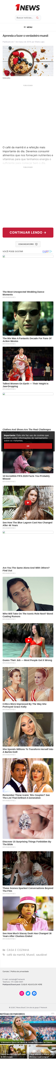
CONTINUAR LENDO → (28, 232)
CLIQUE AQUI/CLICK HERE (31, 984)
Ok (28, 446)
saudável (41, 954)
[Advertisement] (28, 115)
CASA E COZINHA (18, 950)
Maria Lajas (40, 42)
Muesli (30, 954)
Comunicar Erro (26, 244)
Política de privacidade (20, 971)
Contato (6, 971)
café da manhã (16, 954)
